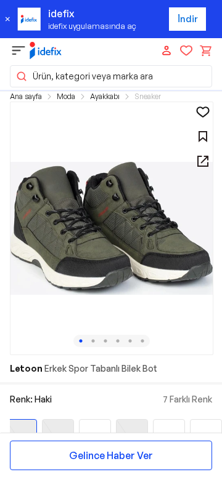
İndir (188, 19)
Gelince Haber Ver (111, 455)
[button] (111, 76)
